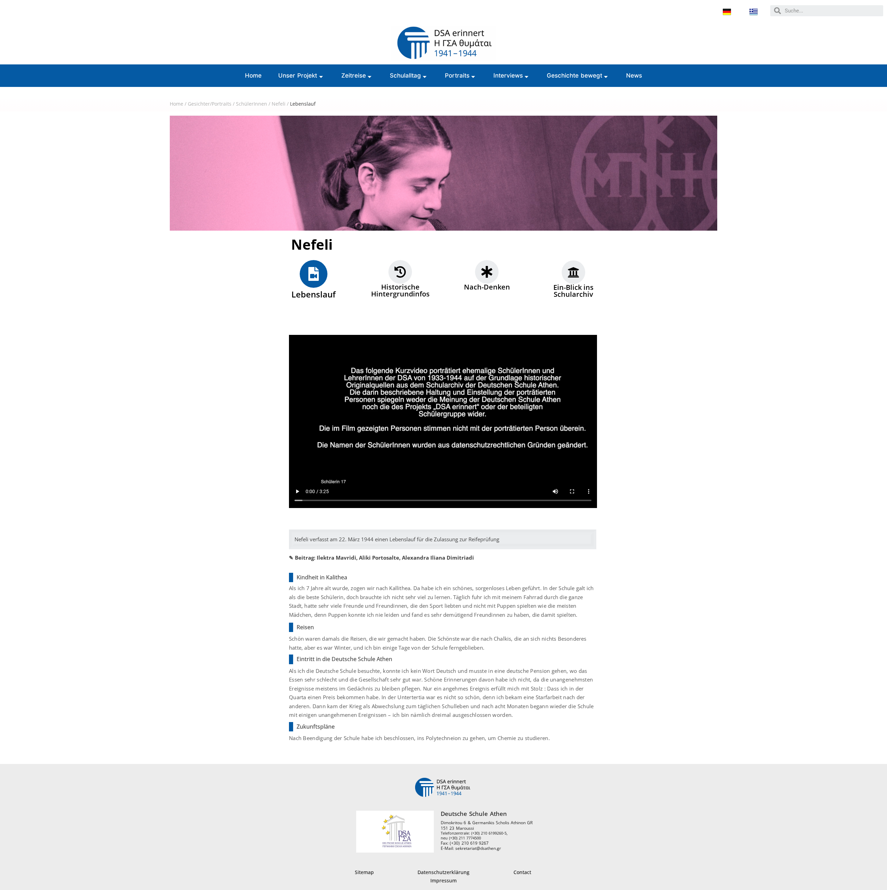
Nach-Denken (487, 287)
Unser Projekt (297, 75)
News (634, 75)
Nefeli (279, 103)
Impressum (443, 880)
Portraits (457, 75)
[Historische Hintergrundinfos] (400, 272)
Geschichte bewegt (575, 75)
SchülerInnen (251, 103)
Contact (522, 872)
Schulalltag (405, 75)
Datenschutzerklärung (443, 872)
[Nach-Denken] (487, 272)
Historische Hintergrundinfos (400, 290)
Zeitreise (353, 75)
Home (253, 75)
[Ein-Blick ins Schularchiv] (573, 272)
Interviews (508, 75)
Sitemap (364, 872)
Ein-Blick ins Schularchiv (573, 291)
